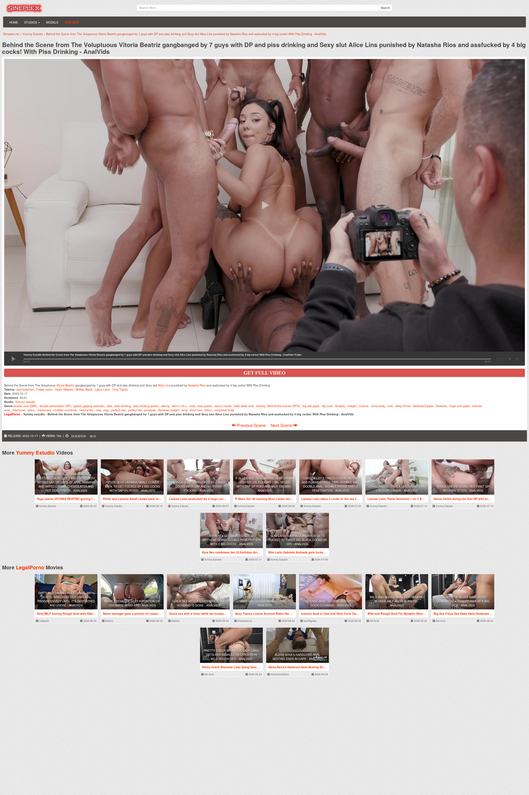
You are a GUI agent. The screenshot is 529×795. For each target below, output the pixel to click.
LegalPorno (30, 567)
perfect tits (135, 410)
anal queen (204, 406)
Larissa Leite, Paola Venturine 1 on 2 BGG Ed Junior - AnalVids (396, 488)
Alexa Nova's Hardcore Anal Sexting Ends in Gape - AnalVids (298, 657)
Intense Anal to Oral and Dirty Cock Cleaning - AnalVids (330, 603)
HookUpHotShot (279, 674)
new (98, 410)
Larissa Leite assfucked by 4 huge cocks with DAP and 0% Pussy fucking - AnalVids (198, 486)
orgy (106, 410)
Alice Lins (164, 385)
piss (109, 406)
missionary (44, 410)
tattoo (208, 410)
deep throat (402, 406)
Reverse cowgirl (168, 410)
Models (52, 22)
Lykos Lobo (102, 389)
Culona (363, 406)
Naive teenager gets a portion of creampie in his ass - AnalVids (132, 603)
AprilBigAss (309, 620)
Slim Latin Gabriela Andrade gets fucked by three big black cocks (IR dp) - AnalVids (298, 540)
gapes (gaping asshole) (89, 406)
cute (390, 406)
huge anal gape (459, 406)
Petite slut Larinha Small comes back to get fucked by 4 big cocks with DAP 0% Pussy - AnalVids (132, 486)
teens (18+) (179, 406)
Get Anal (374, 620)
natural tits (86, 410)
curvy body (378, 406)
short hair (196, 410)
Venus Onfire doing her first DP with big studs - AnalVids (463, 488)
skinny (165, 406)
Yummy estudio (25, 402)
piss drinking (122, 406)
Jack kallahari (25, 389)
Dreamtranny (244, 620)
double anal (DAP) (25, 406)
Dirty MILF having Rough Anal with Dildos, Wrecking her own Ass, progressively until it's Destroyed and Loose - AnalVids (66, 599)
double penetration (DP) (55, 406)
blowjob (340, 406)
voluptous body (224, 410)
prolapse (150, 410)
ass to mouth (222, 406)
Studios (31, 22)
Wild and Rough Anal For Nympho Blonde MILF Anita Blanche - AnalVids (397, 601)
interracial (18, 410)
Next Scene (282, 425)
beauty (260, 406)
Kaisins (108, 620)
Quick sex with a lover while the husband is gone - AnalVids (198, 603)
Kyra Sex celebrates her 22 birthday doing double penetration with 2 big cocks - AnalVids (232, 540)
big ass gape (311, 406)
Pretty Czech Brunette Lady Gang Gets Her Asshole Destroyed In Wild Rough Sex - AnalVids (231, 654)
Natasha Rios (197, 385)
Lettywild (43, 620)
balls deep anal (244, 406)
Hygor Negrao (64, 389)
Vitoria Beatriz (65, 385)
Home (13, 22)
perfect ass (118, 410)
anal (192, 406)
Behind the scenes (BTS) (283, 406)
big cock (327, 406)
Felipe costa (44, 389)
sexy (184, 410)
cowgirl (351, 406)
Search (385, 8)
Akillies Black (84, 389)
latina (31, 410)
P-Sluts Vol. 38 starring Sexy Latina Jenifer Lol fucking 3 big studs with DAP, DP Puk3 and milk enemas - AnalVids (264, 484)
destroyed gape (423, 406)
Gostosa (441, 406)
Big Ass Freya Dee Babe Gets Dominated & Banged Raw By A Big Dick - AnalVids (463, 601)
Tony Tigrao (120, 389)
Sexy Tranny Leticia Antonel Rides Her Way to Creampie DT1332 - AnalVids (264, 601)
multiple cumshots (65, 410)
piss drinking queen (146, 406)
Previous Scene (251, 425)
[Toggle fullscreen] (516, 358)
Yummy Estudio (35, 452)
